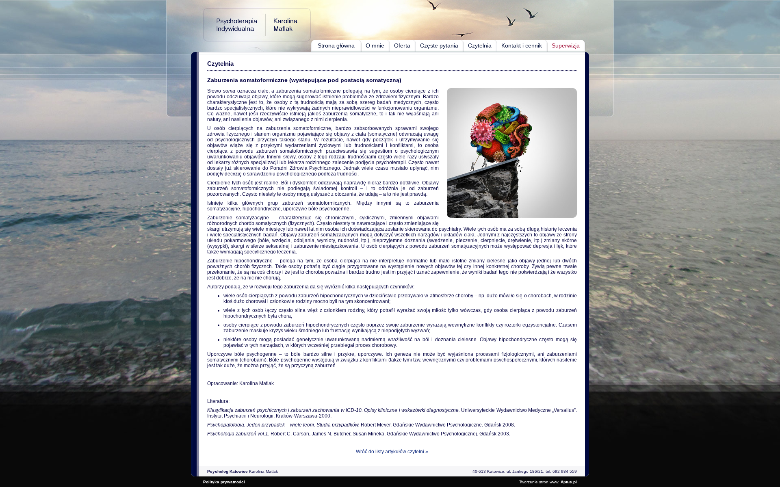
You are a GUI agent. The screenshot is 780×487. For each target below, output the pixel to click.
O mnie (375, 45)
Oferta (402, 45)
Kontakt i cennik (521, 45)
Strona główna (336, 45)
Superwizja (566, 45)
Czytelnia (480, 45)
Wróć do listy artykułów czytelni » (392, 452)
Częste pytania (439, 45)
